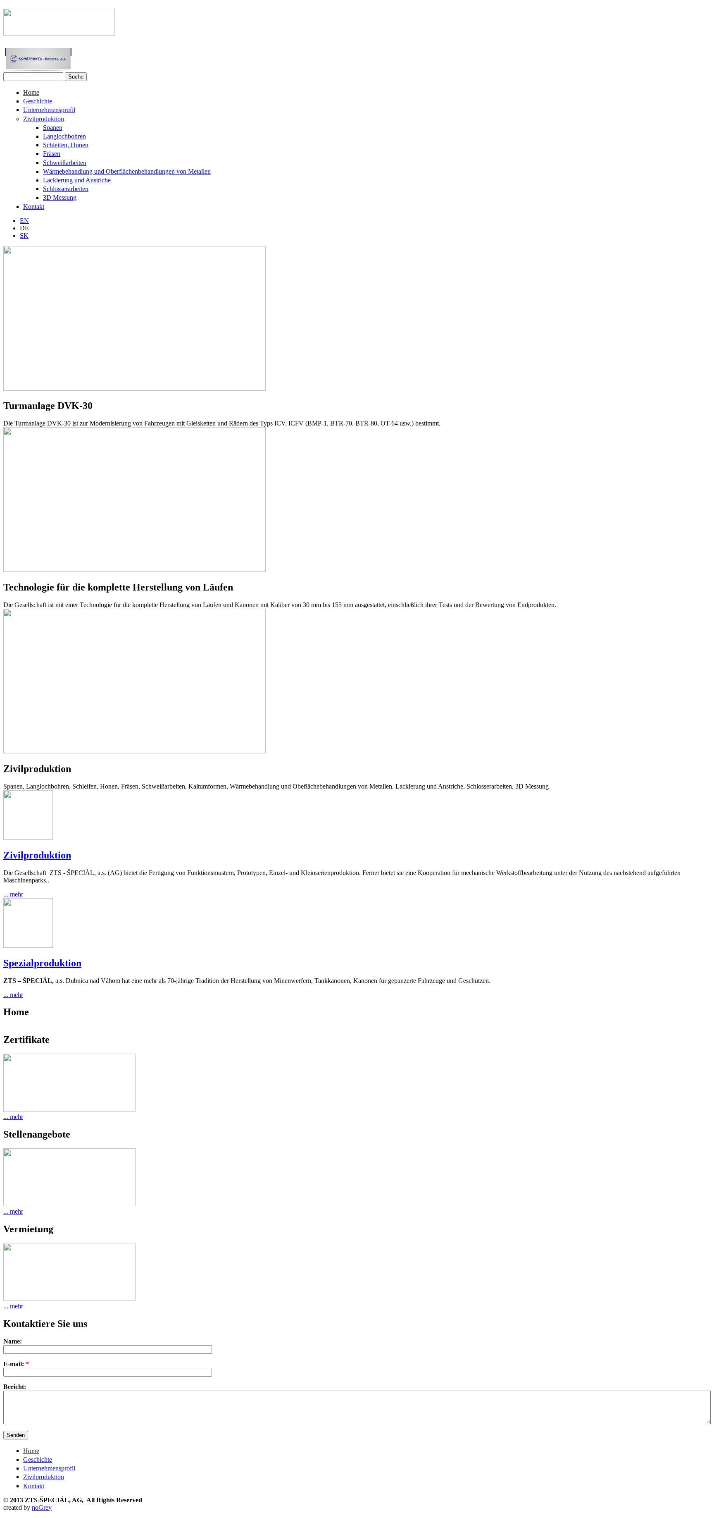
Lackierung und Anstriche (77, 180)
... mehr (13, 894)
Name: (12, 1341)
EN (24, 220)
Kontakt (33, 206)
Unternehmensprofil (49, 109)
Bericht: (14, 1386)
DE (24, 228)
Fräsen (51, 153)
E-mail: (16, 1363)
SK (24, 235)
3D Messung (59, 197)
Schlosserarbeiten (65, 188)
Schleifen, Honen (65, 144)
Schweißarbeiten (64, 162)
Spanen (52, 127)
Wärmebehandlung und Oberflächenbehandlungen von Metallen (127, 171)
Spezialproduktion (42, 963)
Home (31, 92)
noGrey (42, 1507)
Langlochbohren (64, 136)
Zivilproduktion (43, 118)
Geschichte (37, 101)
